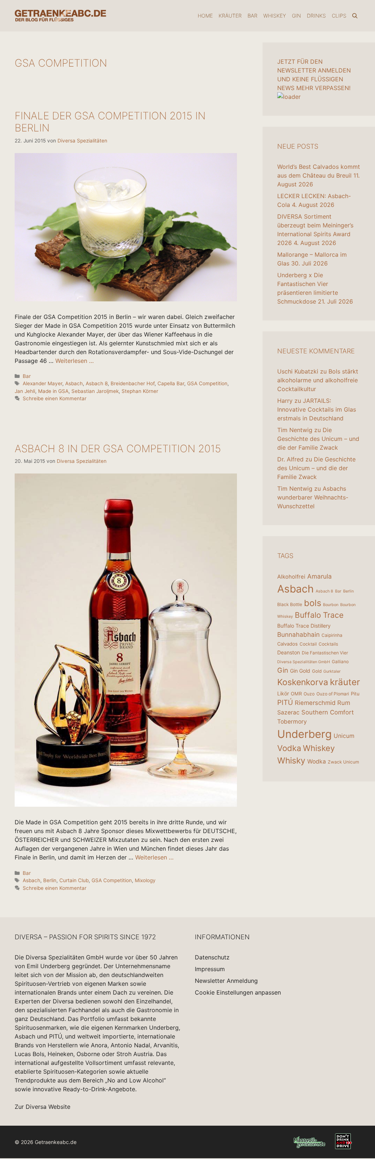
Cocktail (308, 644)
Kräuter (230, 15)
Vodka (289, 748)
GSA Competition (207, 383)
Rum (343, 702)
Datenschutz (212, 957)
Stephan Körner (140, 391)
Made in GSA (53, 391)
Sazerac (288, 712)
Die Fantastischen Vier (325, 652)
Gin (296, 15)
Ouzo (309, 693)
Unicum (344, 735)
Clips (339, 15)
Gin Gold (300, 671)
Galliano (340, 661)
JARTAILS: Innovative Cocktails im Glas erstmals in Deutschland (316, 409)
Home (205, 15)
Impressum (210, 969)
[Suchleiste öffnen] (354, 15)
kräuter (345, 682)
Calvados (287, 644)
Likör (283, 693)
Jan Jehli (25, 391)
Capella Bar (170, 383)
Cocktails (328, 644)
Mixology (145, 880)
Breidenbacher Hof (133, 383)
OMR (296, 693)
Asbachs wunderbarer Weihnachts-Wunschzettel (312, 497)
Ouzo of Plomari (332, 693)
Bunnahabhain (298, 634)
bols (312, 603)
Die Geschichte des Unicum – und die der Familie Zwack (318, 438)
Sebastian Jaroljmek (95, 391)
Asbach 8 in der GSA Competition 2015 (118, 448)
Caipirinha (332, 635)
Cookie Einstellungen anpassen (238, 992)
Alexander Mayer (42, 383)
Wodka (316, 761)
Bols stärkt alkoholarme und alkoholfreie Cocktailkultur (317, 380)
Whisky (291, 760)
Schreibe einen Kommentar (54, 398)
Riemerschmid (315, 702)
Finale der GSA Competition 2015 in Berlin (110, 121)
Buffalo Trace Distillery (304, 626)
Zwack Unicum (343, 762)
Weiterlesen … (74, 360)
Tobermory (292, 721)
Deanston (288, 652)
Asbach (74, 383)
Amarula (319, 576)
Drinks (316, 15)
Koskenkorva (302, 682)
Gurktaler (332, 671)
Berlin (49, 880)
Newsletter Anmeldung (226, 980)
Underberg (304, 734)
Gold (317, 671)
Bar (252, 15)
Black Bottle (289, 604)
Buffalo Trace (319, 615)
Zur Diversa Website (42, 1106)
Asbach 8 (97, 383)
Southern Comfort (327, 712)
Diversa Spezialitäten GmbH (303, 662)
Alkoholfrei (291, 576)
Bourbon (330, 604)
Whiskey (274, 15)
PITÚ (285, 702)
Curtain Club (74, 880)
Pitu (355, 693)
